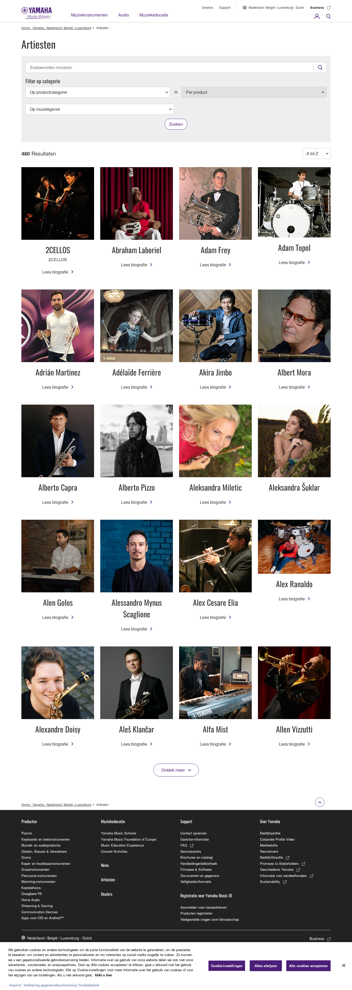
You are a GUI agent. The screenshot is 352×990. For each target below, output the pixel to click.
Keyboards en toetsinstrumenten (45, 839)
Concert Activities (114, 851)
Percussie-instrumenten (39, 875)
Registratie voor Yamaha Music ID (206, 895)
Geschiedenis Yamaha (277, 869)
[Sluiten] (343, 965)
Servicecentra (190, 851)
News (105, 865)
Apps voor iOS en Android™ (42, 917)
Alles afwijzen (266, 965)
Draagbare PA (31, 893)
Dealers (207, 7)
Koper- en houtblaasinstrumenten (45, 863)
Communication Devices (39, 911)
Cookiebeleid (88, 984)
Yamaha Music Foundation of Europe (128, 839)
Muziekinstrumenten (89, 15)
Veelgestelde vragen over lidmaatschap (209, 919)
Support (224, 7)
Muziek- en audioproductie (40, 845)
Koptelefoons (31, 887)
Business (317, 7)
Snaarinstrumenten (35, 869)
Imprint (15, 984)
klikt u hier (103, 974)
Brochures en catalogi (196, 857)
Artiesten (108, 879)
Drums (26, 857)
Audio (123, 15)
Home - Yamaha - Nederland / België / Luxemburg (56, 27)
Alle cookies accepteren (308, 965)
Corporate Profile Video (277, 839)
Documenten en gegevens (199, 875)
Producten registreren (196, 913)
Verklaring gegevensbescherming (50, 984)
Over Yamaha (270, 821)
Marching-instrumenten (38, 881)
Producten (29, 821)
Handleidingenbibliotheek (198, 863)
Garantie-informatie (194, 839)
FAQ (183, 845)
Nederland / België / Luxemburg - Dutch (276, 7)
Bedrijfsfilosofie (271, 857)
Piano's (26, 833)
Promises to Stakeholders (279, 863)
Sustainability (270, 881)
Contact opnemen (193, 833)
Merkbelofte (269, 845)
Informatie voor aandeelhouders (283, 875)
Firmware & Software (196, 869)
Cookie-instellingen (226, 965)
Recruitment (269, 851)
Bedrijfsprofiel (270, 833)
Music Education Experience (122, 845)
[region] (176, 966)
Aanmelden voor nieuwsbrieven (203, 907)
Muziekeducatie (153, 15)
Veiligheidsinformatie (195, 881)
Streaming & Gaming (37, 905)
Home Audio (30, 899)
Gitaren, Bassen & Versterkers (44, 851)
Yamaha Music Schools (118, 833)
